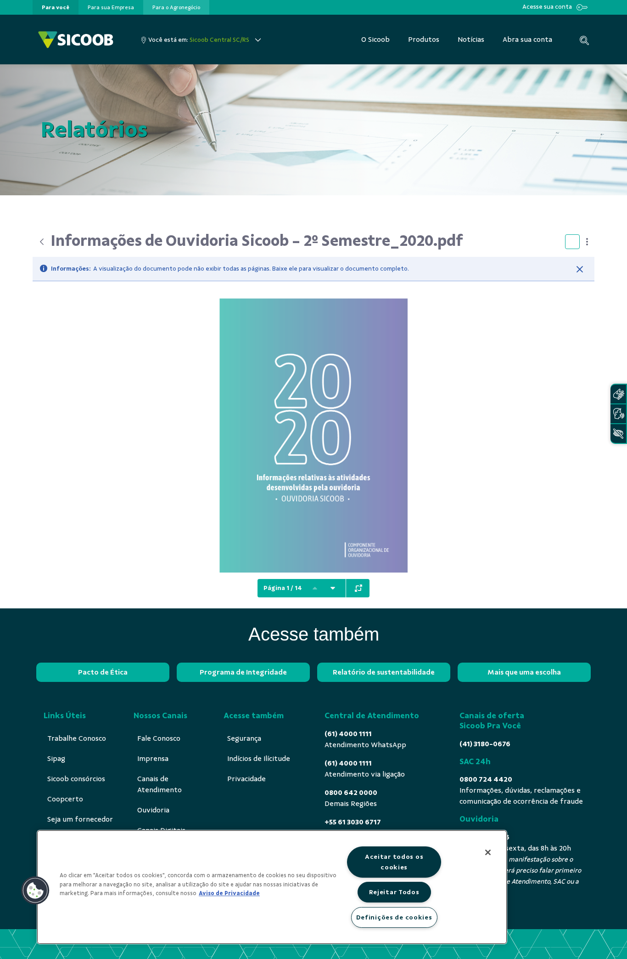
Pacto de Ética (103, 672)
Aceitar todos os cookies (394, 862)
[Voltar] (42, 242)
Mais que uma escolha (524, 672)
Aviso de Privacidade (229, 893)
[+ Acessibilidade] (618, 433)
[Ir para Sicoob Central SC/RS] (75, 39)
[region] (272, 887)
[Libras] (618, 394)
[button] (35, 890)
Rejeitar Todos (394, 892)
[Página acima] (315, 588)
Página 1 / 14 (282, 587)
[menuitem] (55, 7)
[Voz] (618, 413)
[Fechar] (579, 269)
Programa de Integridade (243, 672)
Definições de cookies (394, 917)
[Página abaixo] (333, 588)
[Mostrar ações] (587, 241)
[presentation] (55, 7)
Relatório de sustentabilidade (384, 672)
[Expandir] (358, 588)
